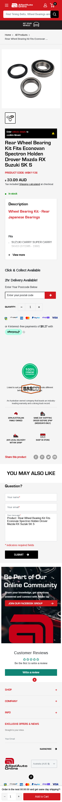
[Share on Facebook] (36, 457)
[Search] (54, 14)
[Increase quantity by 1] (39, 307)
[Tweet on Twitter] (48, 457)
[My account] (45, 5)
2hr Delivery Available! (21, 280)
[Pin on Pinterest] (42, 457)
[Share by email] (54, 457)
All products (21, 35)
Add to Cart (42, 796)
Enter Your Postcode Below (21, 287)
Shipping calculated (29, 184)
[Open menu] (6, 5)
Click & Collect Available (22, 270)
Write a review (31, 672)
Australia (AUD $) (41, 763)
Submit (18, 554)
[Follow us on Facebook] (31, 777)
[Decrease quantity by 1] (21, 307)
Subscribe (46, 749)
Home (8, 35)
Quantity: (10, 307)
